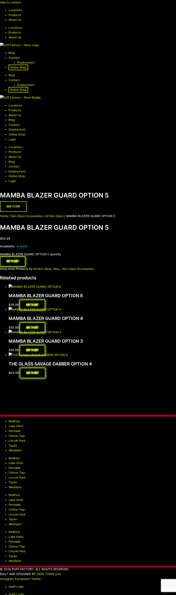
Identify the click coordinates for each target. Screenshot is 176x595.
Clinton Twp (17, 436)
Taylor (13, 445)
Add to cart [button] (32, 305)
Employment (25, 62)
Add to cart (12, 261)
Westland (15, 450)
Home (4, 216)
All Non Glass (54, 216)
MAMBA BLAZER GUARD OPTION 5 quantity (30, 254)
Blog (12, 53)
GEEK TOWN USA (49, 574)
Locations (15, 10)
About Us (15, 19)
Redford (14, 421)
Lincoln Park (17, 440)
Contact (14, 57)
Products (15, 15)
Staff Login (16, 586)
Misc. (57, 269)
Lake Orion (16, 426)
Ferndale (14, 431)
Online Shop (18, 67)
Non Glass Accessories (26, 216)
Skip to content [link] (10, 2)
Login (12, 139)
